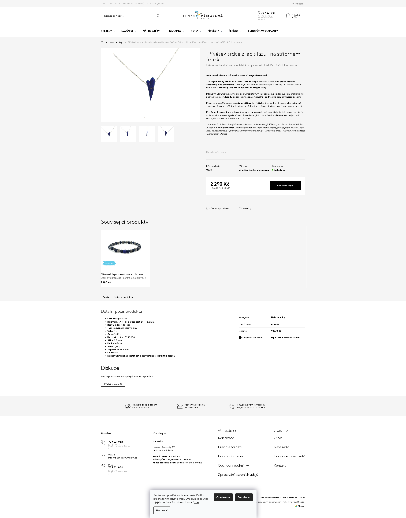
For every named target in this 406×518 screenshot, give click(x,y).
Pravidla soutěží (230, 447)
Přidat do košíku (285, 185)
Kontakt (280, 465)
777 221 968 (115, 441)
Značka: (254, 169)
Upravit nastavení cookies (293, 497)
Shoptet (301, 506)
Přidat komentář (113, 384)
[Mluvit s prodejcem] (217, 208)
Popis (106, 297)
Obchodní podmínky (233, 465)
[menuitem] (108, 30)
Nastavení (162, 510)
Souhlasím (244, 497)
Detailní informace (216, 152)
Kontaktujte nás (155, 4)
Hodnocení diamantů (133, 4)
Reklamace (226, 438)
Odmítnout (223, 497)
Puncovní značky (230, 456)
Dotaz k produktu (123, 297)
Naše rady (115, 4)
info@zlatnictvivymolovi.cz (122, 457)
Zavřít (224, 205)
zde (196, 502)
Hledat (158, 16)
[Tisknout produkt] (242, 208)
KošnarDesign (274, 502)
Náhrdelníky (278, 317)
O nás (104, 4)
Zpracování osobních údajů (238, 475)
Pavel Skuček (299, 502)
